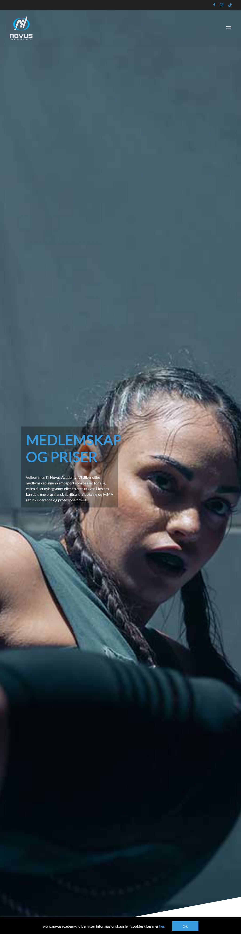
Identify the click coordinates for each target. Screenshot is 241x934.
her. (162, 926)
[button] (228, 28)
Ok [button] (185, 926)
